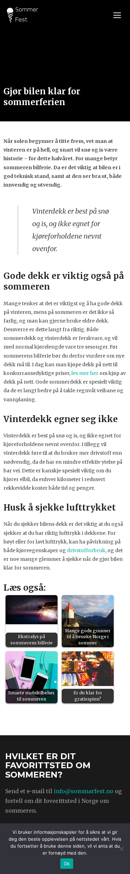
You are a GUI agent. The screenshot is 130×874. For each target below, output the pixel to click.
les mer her (84, 373)
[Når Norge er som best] (22, 14)
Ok (67, 863)
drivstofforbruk (86, 550)
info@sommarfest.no (83, 791)
